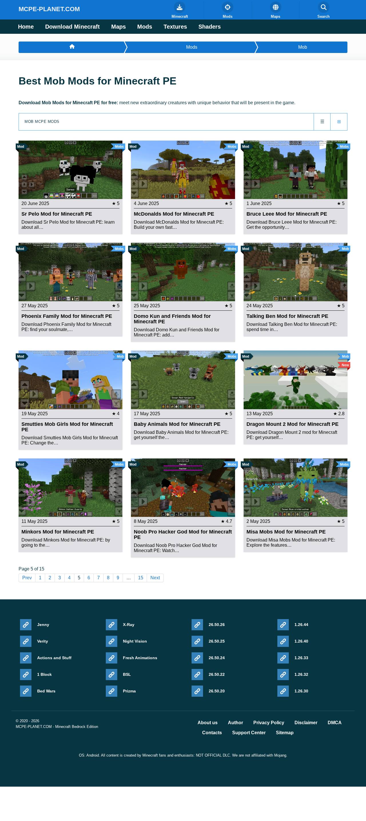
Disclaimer (306, 722)
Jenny (43, 624)
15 (140, 577)
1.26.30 (301, 691)
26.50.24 (217, 657)
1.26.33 (301, 657)
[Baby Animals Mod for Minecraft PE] (183, 379)
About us (208, 722)
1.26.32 (301, 674)
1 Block (44, 674)
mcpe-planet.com (49, 9)
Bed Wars (46, 691)
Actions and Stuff (54, 657)
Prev (27, 577)
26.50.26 (217, 624)
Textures (175, 26)
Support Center (249, 733)
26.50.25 (217, 641)
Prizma (129, 691)
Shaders (209, 26)
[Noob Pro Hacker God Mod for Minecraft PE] (183, 487)
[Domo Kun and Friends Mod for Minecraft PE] (183, 271)
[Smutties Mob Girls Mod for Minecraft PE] (70, 379)
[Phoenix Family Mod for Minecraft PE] (70, 271)
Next (155, 577)
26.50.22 (217, 674)
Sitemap (285, 733)
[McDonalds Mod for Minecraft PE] (183, 169)
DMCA (335, 722)
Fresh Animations (140, 657)
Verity (42, 641)
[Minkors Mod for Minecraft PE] (70, 487)
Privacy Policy (268, 722)
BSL (127, 674)
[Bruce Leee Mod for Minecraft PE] (295, 169)
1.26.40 (301, 641)
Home (26, 26)
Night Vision (135, 641)
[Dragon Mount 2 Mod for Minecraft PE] (295, 379)
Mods (144, 26)
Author (235, 722)
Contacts (212, 733)
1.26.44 (301, 624)
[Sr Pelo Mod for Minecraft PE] (70, 169)
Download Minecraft (72, 26)
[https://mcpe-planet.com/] (71, 47)
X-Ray (128, 624)
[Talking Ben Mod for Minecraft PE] (295, 271)
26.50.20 (217, 691)
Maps (118, 26)
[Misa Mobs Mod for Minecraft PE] (295, 487)
